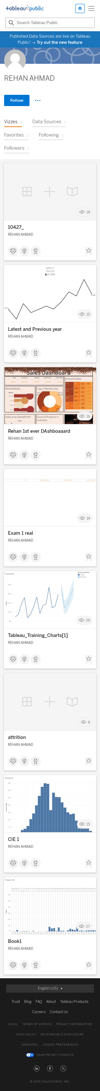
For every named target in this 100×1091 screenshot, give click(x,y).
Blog (28, 1002)
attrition (17, 737)
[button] (37, 1068)
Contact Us (59, 1012)
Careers (39, 1012)
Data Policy (26, 1034)
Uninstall (30, 1044)
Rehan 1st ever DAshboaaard (39, 431)
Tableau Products (74, 1002)
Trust (16, 1002)
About (51, 1002)
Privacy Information (74, 1024)
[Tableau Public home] (25, 8)
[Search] (10, 22)
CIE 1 (13, 839)
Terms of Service (37, 1024)
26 (88, 620)
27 (88, 926)
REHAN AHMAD (20, 234)
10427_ (16, 227)
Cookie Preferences (60, 1044)
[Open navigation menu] (91, 8)
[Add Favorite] (88, 251)
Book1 (15, 941)
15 (88, 314)
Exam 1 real (20, 533)
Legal (13, 1024)
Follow (16, 100)
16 (88, 416)
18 (88, 212)
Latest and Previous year (35, 329)
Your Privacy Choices (55, 1055)
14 (88, 518)
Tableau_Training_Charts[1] (38, 635)
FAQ (39, 1002)
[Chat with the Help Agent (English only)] (80, 8)
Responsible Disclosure (62, 1034)
